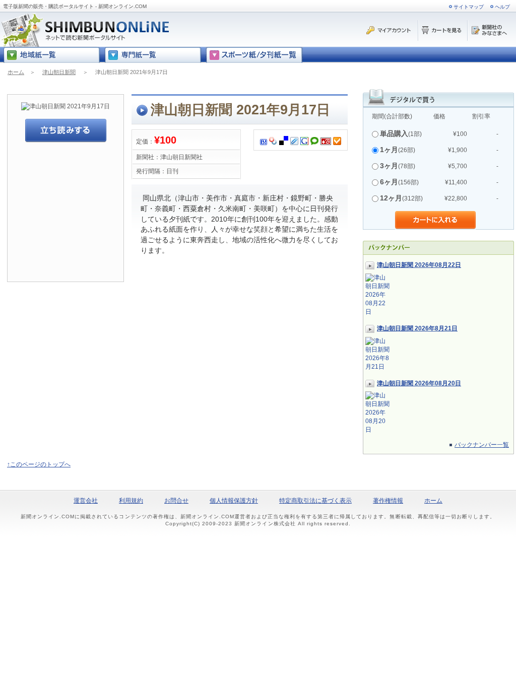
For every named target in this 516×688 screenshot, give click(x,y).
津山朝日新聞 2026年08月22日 (419, 264)
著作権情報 (388, 500)
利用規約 (131, 500)
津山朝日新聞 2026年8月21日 (417, 328)
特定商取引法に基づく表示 (315, 500)
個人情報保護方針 (234, 500)
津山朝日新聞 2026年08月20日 (419, 383)
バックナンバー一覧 (482, 444)
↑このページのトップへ (39, 464)
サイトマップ (469, 7)
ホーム (16, 72)
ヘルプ (502, 7)
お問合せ (176, 500)
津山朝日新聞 (59, 72)
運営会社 (86, 500)
